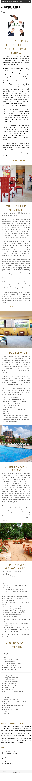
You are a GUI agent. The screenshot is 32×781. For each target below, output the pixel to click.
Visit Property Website (16, 160)
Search (26, 1)
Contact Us (5, 748)
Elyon (19, 772)
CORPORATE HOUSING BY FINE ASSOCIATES (15, 723)
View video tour (16, 306)
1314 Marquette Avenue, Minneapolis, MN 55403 (12, 1)
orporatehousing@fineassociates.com (14, 761)
